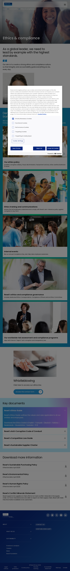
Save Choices (17, 148)
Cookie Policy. (42, 114)
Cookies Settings (18, 141)
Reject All (39, 148)
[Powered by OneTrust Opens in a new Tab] (54, 154)
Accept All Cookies (53, 148)
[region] (35, 120)
